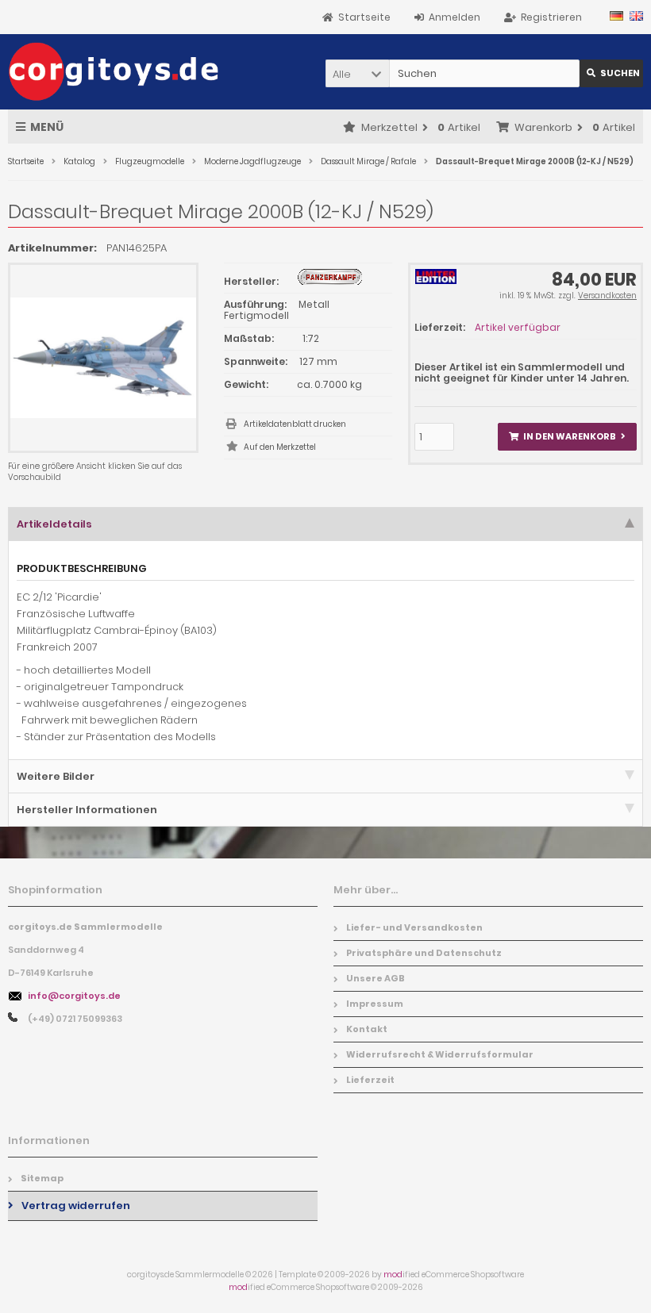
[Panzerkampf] (330, 281)
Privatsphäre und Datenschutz (424, 952)
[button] (357, 73)
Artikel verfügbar (517, 327)
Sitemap (42, 1178)
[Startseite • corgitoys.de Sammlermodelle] (113, 72)
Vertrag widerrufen (75, 1205)
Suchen (611, 73)
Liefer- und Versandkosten (414, 927)
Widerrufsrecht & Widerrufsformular (440, 1054)
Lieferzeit (370, 1079)
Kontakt (366, 1029)
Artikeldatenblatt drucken (295, 424)
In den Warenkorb (566, 437)
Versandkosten (607, 295)
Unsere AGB (375, 978)
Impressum (374, 1003)
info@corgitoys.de (74, 995)
